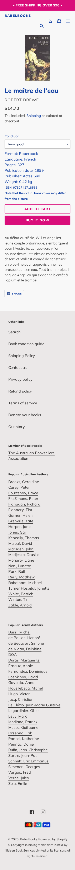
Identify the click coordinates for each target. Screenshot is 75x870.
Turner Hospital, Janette (29, 588)
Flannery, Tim (20, 509)
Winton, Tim (19, 599)
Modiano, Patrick (22, 721)
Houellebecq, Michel (25, 688)
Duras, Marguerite (24, 660)
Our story (16, 426)
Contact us (17, 367)
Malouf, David (20, 543)
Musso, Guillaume (23, 727)
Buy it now (37, 220)
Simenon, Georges (24, 766)
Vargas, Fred (19, 772)
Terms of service (22, 403)
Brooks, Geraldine (23, 481)
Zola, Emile (17, 783)
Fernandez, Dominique (28, 671)
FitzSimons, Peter (23, 498)
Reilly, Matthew (21, 577)
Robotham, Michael (25, 582)
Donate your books (24, 414)
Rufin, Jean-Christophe (28, 749)
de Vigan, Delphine (24, 649)
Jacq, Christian (21, 699)
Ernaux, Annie (20, 665)
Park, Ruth (17, 571)
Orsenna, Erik (20, 733)
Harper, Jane (19, 526)
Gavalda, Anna (21, 682)
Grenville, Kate (20, 521)
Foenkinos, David (23, 677)
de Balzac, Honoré (24, 637)
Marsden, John (21, 549)
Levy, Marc (17, 716)
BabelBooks (18, 16)
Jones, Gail (17, 532)
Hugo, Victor (19, 693)
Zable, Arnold (20, 605)
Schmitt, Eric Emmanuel (28, 761)
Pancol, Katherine (23, 738)
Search (14, 332)
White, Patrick (20, 593)
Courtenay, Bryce (23, 493)
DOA (12, 654)
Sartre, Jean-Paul (23, 755)
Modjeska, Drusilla (24, 554)
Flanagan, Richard (24, 504)
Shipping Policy (21, 355)
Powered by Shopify (53, 839)
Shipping (33, 115)
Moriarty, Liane (21, 560)
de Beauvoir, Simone (26, 643)
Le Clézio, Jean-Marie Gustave (34, 705)
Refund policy (20, 391)
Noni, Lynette (19, 565)
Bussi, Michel (19, 632)
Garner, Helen (20, 515)
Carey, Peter (19, 487)
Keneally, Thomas (23, 537)
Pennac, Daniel (21, 744)
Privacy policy (20, 379)
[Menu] (68, 20)
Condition (12, 136)
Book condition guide (26, 343)
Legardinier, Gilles (23, 710)
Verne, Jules (18, 778)
